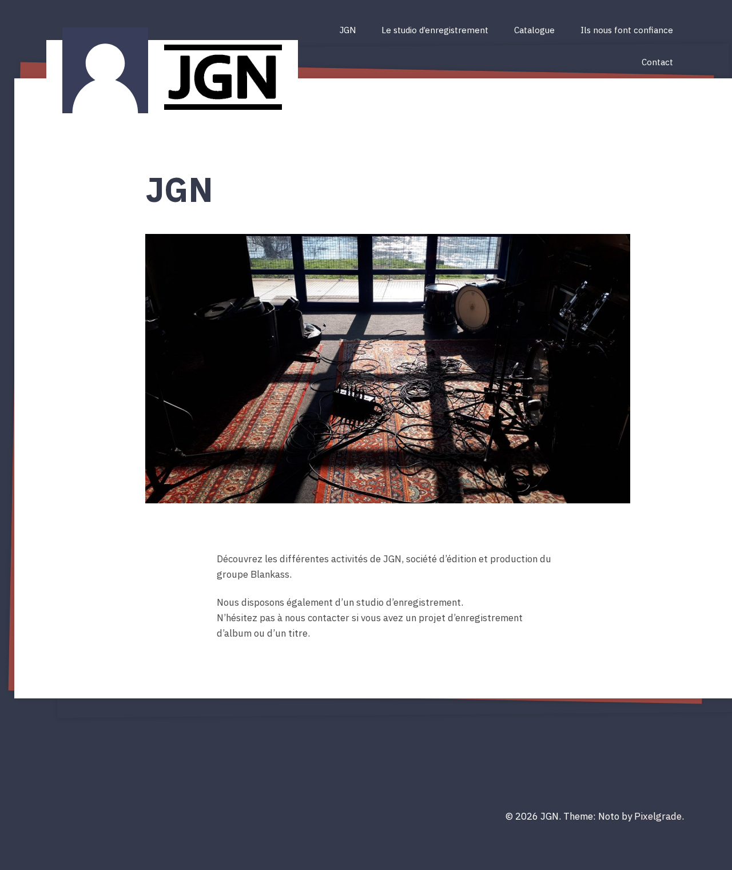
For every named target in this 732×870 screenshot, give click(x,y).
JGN (348, 30)
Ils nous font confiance (626, 30)
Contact (657, 62)
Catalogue (534, 30)
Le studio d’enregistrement (434, 30)
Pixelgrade (658, 816)
